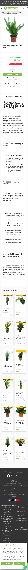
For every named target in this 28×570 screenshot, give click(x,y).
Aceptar (7, 563)
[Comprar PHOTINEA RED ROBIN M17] (11, 343)
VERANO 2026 (7, 509)
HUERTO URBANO (7, 513)
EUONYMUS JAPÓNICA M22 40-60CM (20, 366)
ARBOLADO (7, 514)
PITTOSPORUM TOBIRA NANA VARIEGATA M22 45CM (20, 423)
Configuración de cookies (9, 505)
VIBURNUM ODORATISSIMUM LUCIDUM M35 (20, 337)
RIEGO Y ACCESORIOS (7, 518)
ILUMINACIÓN (7, 521)
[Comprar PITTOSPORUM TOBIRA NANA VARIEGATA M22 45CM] (24, 430)
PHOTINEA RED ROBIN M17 (7, 337)
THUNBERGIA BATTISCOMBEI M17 (7, 394)
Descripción (9, 96)
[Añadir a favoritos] (12, 297)
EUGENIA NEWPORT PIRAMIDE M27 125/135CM (7, 452)
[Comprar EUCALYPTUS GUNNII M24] (24, 400)
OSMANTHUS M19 (20, 310)
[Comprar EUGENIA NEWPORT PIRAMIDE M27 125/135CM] (11, 459)
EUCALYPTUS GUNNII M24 (19, 394)
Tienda (7, 12)
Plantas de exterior (6, 13)
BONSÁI (7, 523)
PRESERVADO (7, 520)
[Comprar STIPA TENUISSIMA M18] (11, 371)
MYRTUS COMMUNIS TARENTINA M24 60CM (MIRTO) (7, 423)
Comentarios (18, 96)
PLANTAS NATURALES (16, 12)
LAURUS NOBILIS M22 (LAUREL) (7, 309)
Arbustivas (14, 13)
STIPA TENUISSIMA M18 (7, 366)
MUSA (7, 511)
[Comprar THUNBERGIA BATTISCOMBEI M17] (11, 400)
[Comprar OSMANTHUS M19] (24, 315)
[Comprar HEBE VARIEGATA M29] (24, 459)
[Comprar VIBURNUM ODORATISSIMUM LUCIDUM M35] (24, 343)
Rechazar (19, 563)
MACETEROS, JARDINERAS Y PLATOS (7, 526)
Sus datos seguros (21, 520)
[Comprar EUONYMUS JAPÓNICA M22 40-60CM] (24, 372)
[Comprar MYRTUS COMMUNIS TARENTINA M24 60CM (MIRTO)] (11, 430)
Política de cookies (22, 567)
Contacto (21, 527)
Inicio (3, 12)
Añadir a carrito (14, 74)
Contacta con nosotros (21, 529)
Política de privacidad (12, 567)
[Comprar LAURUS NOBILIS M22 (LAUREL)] (11, 315)
